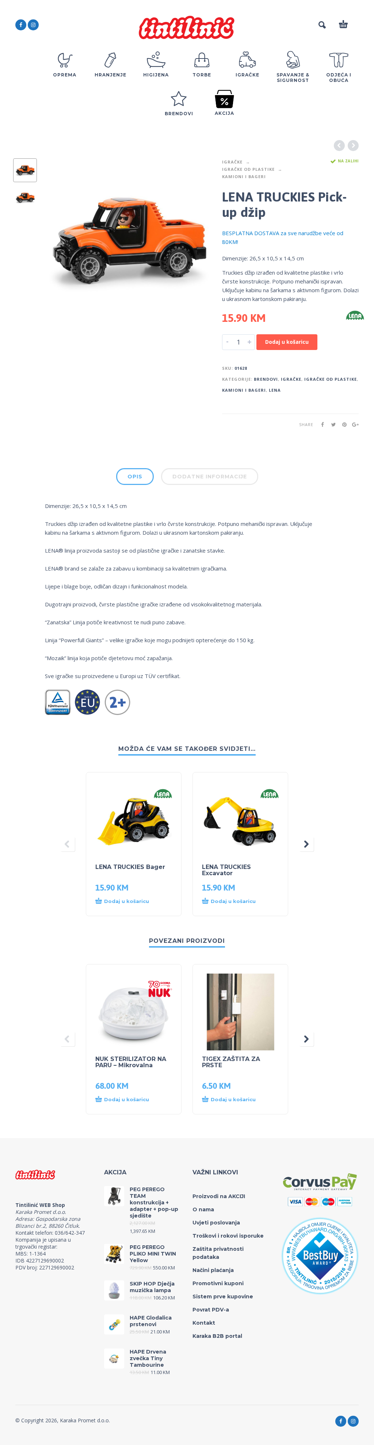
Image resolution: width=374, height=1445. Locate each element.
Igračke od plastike (248, 169)
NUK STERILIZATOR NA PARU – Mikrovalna (130, 1062)
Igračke (232, 162)
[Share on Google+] (353, 424)
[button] (126, 901)
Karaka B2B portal (217, 1336)
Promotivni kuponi (218, 1283)
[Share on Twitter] (331, 424)
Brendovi (266, 379)
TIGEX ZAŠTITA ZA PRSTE (231, 1062)
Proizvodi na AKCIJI (218, 1196)
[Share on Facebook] (320, 424)
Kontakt (203, 1323)
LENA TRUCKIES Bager (130, 866)
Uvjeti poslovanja (216, 1222)
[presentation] (58, 241)
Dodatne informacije (209, 476)
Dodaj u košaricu (287, 341)
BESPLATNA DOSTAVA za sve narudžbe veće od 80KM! (282, 237)
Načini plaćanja (213, 1270)
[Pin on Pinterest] (342, 424)
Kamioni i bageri (244, 176)
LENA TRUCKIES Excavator (226, 870)
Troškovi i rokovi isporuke (228, 1236)
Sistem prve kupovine (222, 1296)
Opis (134, 476)
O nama (203, 1209)
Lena (275, 390)
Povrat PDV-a (210, 1309)
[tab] (135, 478)
